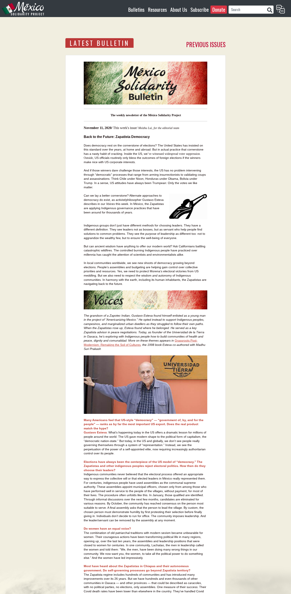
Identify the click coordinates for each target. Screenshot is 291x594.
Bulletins (136, 9)
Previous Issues (206, 44)
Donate (218, 9)
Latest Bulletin (99, 43)
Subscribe (199, 9)
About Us (178, 9)
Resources (157, 9)
